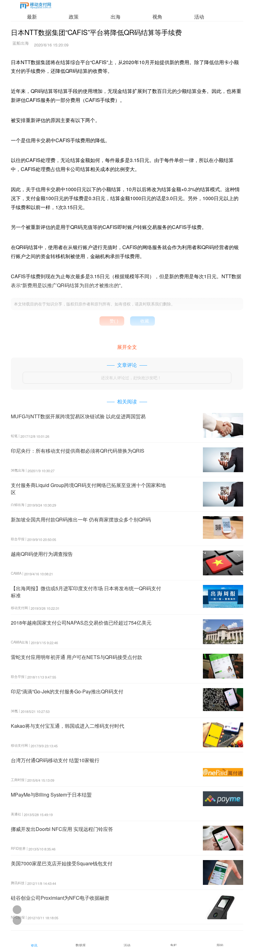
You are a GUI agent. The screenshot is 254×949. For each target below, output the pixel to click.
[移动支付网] (35, 6)
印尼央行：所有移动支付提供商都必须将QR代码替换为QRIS (77, 450)
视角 (157, 16)
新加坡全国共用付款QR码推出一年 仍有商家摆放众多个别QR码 (81, 519)
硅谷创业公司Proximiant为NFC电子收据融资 (60, 897)
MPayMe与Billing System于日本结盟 (51, 794)
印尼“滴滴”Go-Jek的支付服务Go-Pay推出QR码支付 (67, 691)
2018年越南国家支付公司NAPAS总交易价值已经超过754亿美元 (81, 622)
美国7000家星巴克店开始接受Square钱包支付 (61, 863)
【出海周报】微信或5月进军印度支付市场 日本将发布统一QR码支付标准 (86, 592)
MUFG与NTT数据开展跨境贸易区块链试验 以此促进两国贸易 (78, 416)
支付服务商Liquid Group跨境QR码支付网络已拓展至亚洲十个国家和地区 (88, 488)
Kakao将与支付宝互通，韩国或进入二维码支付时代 (67, 725)
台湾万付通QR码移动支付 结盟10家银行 (55, 760)
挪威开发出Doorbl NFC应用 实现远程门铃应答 (62, 829)
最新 (32, 16)
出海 (115, 16)
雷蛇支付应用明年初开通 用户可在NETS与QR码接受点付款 (76, 657)
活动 (199, 16)
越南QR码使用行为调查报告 (42, 553)
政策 (74, 16)
